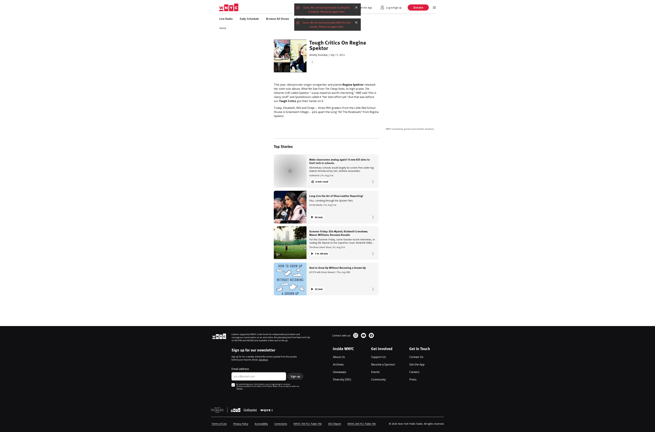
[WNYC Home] (228, 7)
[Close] (356, 7)
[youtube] (363, 335)
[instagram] (355, 335)
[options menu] (312, 62)
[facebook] (371, 335)
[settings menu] (434, 7)
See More (263, 359)
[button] (326, 171)
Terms (239, 388)
